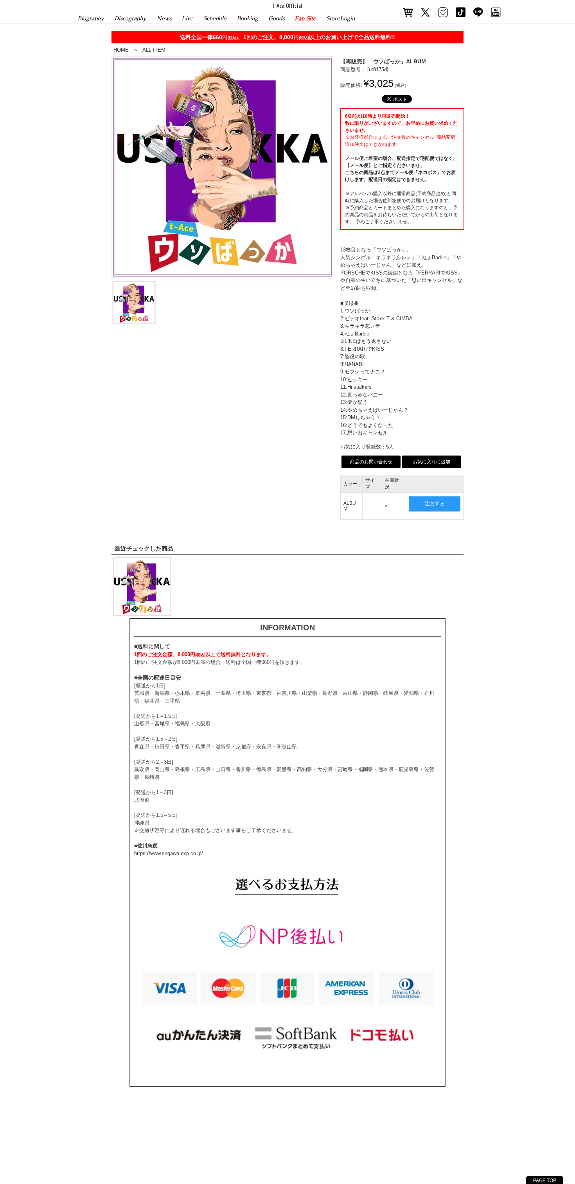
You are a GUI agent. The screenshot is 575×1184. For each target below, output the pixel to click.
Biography (90, 18)
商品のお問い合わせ (371, 462)
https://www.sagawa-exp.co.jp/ (168, 853)
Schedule (214, 18)
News (163, 18)
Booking (247, 18)
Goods (276, 18)
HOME (121, 50)
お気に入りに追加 (431, 462)
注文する (434, 503)
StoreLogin (340, 18)
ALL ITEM (153, 50)
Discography (130, 18)
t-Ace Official (287, 6)
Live (187, 18)
